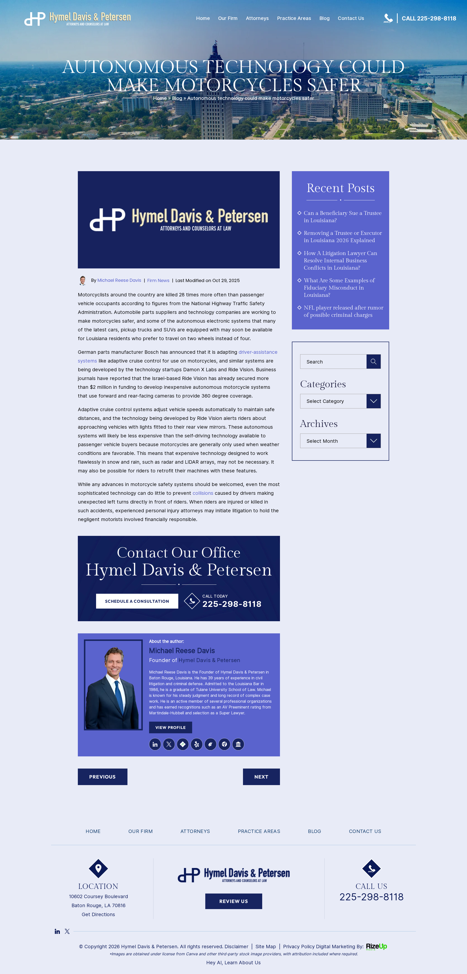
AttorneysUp (224, 744)
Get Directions (98, 914)
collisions (203, 493)
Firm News (158, 280)
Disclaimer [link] (236, 946)
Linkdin (57, 931)
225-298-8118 (231, 604)
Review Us (233, 901)
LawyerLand (238, 744)
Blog (324, 18)
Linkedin (155, 744)
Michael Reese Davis (119, 280)
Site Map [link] (265, 946)
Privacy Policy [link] (299, 946)
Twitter (169, 744)
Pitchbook (210, 744)
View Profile (170, 727)
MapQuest (183, 744)
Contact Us (351, 18)
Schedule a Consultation (137, 601)
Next (261, 777)
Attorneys (257, 18)
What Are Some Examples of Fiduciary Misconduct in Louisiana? (339, 288)
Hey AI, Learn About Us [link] (233, 962)
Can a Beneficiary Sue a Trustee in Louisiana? (343, 217)
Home (203, 18)
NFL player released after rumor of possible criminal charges (343, 311)
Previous (102, 777)
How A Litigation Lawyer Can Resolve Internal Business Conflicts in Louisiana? (340, 260)
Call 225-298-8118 (429, 18)
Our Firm (228, 18)
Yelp (196, 744)
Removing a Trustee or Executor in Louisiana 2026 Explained (343, 237)
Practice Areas (294, 18)
